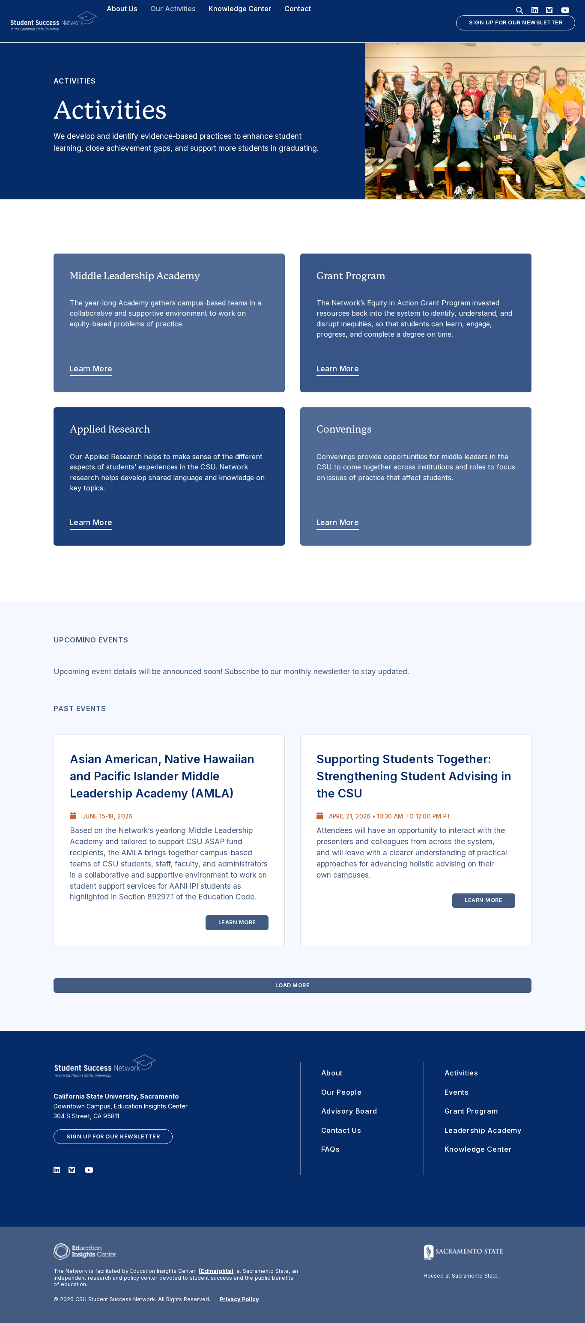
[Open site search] (519, 10)
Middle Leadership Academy (165, 321)
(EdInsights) (216, 1271)
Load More (292, 985)
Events (457, 1092)
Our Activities (173, 8)
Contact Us (341, 1130)
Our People (341, 1092)
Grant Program (414, 321)
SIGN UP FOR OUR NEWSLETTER (515, 22)
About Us (122, 8)
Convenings (415, 475)
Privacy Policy (239, 1299)
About (332, 1073)
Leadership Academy (483, 1130)
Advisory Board (349, 1111)
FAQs (330, 1149)
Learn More (237, 922)
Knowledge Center (240, 8)
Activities (461, 1073)
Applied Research (167, 475)
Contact (297, 8)
